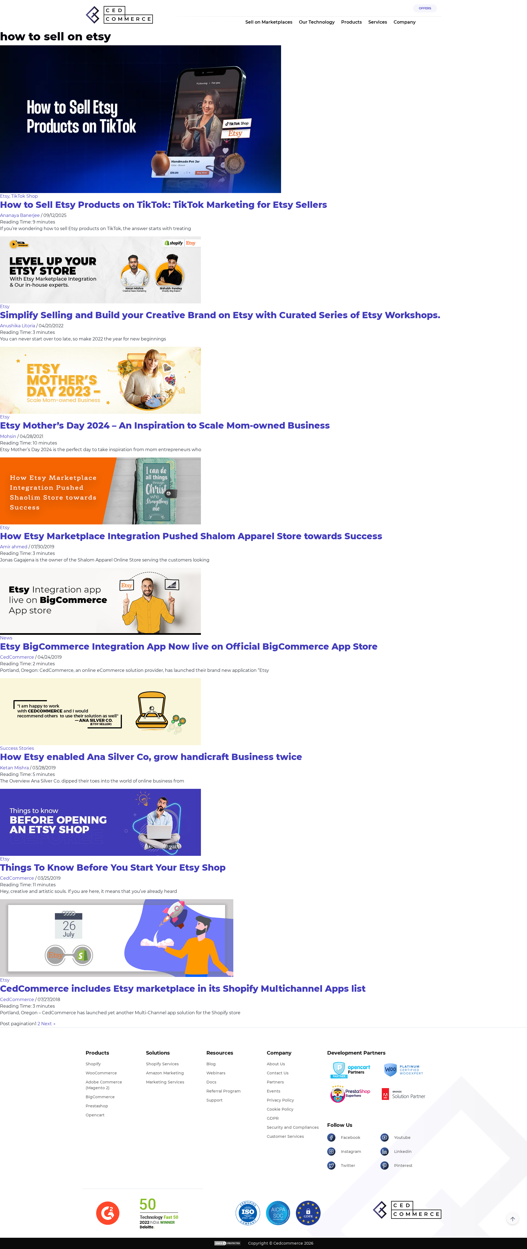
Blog (211, 1063)
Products (351, 22)
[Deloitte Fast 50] (158, 1213)
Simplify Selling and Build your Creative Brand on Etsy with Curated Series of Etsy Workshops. (220, 315)
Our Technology (317, 22)
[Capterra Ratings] (108, 1213)
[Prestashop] (351, 1094)
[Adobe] (405, 1094)
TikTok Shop (24, 196)
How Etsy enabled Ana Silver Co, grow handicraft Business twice (151, 756)
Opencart (95, 1115)
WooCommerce (101, 1073)
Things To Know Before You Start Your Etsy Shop (113, 867)
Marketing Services (165, 1082)
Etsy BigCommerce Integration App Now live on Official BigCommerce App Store (189, 646)
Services (377, 22)
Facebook (350, 1137)
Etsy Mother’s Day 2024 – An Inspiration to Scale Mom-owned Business (165, 425)
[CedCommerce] (119, 15)
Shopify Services (162, 1063)
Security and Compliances (293, 1127)
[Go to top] (512, 1218)
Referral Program (223, 1091)
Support (214, 1100)
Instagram (351, 1151)
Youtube (402, 1137)
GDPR (273, 1118)
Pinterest (403, 1165)
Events (273, 1091)
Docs (211, 1082)
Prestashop (97, 1105)
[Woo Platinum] (405, 1070)
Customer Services (285, 1136)
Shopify (93, 1063)
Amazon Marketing (165, 1073)
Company (405, 22)
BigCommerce (100, 1096)
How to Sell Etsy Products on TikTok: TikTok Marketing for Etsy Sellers (163, 204)
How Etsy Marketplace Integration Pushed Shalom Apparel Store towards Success (191, 536)
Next (48, 1023)
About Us (276, 1063)
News (6, 638)
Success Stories (17, 748)
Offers (425, 8)
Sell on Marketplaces (268, 22)
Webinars (215, 1073)
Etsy (4, 196)
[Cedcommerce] (407, 1210)
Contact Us (277, 1073)
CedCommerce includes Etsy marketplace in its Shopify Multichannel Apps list (183, 988)
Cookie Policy (280, 1109)
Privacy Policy (280, 1100)
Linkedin (403, 1151)
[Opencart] (351, 1070)
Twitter (348, 1165)
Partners (275, 1082)
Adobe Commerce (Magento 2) (104, 1085)
